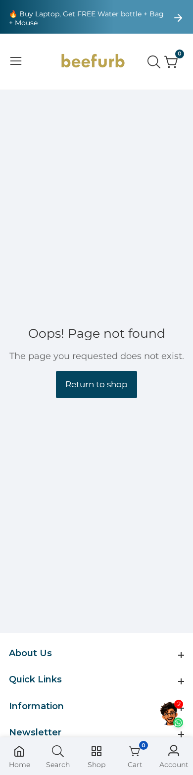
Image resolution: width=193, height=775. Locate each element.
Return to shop (96, 384)
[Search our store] (155, 62)
